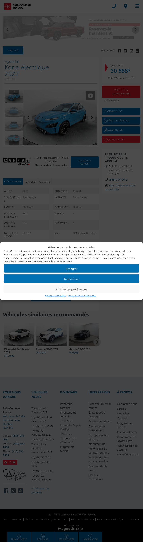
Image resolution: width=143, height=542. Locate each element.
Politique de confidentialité (82, 295)
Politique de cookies (55, 295)
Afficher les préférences (71, 289)
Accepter (71, 268)
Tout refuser (71, 279)
